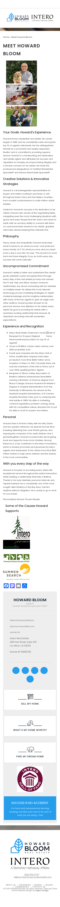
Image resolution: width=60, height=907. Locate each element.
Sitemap (48, 888)
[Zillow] (30, 679)
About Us (11, 884)
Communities (22, 886)
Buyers (38, 884)
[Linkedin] (34, 670)
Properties (25, 884)
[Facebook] (16, 670)
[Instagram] (25, 670)
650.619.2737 (15, 632)
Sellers (49, 884)
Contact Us (38, 886)
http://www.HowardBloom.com (22, 626)
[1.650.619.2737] (30, 4)
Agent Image (41, 890)
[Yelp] (44, 670)
